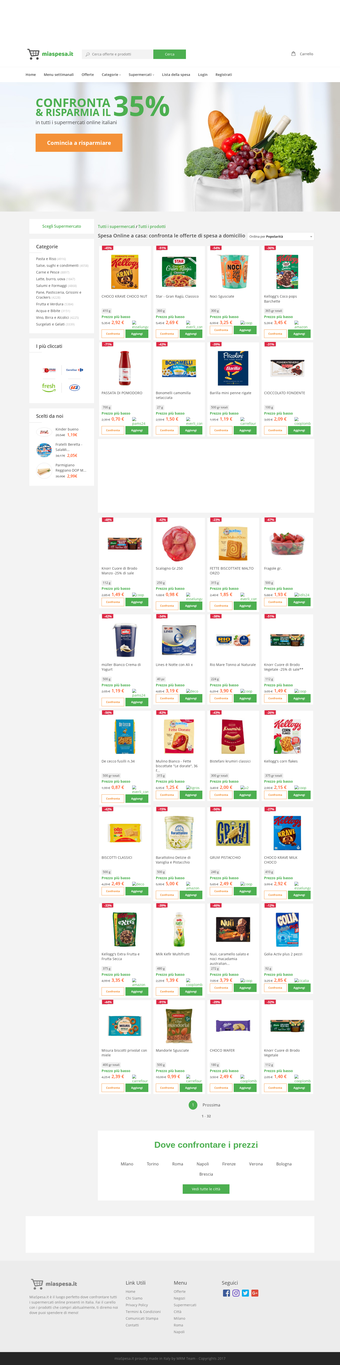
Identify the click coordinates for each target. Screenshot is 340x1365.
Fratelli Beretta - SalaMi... (69, 447)
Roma (177, 1164)
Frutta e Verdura (50, 304)
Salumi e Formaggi (52, 285)
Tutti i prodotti (152, 226)
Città (177, 1311)
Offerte (88, 74)
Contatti (132, 1325)
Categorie (110, 74)
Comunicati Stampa (142, 1318)
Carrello (306, 54)
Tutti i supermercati (117, 226)
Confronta (113, 333)
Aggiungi (137, 333)
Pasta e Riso (46, 258)
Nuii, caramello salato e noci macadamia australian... (229, 959)
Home (31, 74)
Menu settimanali (59, 74)
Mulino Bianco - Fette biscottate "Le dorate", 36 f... (177, 766)
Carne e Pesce (48, 272)
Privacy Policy (137, 1305)
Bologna (284, 1164)
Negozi (179, 1298)
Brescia (206, 1174)
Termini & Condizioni (143, 1311)
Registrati (224, 74)
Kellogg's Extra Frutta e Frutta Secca (121, 956)
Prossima (211, 1105)
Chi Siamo (134, 1298)
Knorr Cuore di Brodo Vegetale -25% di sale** (283, 667)
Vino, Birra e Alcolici (53, 317)
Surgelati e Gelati (51, 324)
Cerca (169, 54)
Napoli (203, 1164)
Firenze (229, 1164)
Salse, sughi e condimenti (58, 265)
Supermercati (141, 74)
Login (203, 74)
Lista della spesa (176, 74)
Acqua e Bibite (48, 310)
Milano (127, 1164)
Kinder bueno (67, 429)
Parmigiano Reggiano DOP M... (71, 468)
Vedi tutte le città (206, 1189)
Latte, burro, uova (51, 278)
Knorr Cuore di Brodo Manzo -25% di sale (119, 570)
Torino (153, 1164)
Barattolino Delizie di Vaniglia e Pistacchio (173, 860)
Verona (256, 1164)
